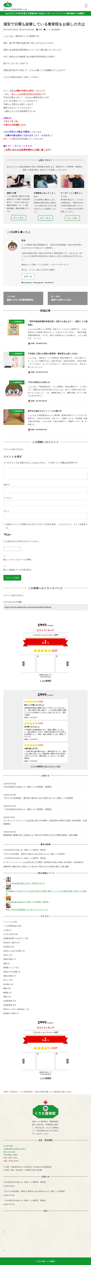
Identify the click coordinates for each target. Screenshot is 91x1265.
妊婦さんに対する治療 (12, 951)
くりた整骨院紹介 (54, 29)
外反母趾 (6, 947)
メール (7, 498)
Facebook (27, 282)
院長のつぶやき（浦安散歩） (14, 1009)
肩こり (6, 980)
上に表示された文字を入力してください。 (22, 541)
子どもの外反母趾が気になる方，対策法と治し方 (25, 883)
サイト (6, 511)
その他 (6, 930)
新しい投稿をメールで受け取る (17, 569)
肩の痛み (6, 984)
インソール (7, 922)
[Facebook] (23, 1232)
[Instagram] (23, 1251)
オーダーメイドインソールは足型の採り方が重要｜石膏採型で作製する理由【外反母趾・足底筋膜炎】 (43, 862)
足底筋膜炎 (7, 1005)
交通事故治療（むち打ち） (14, 938)
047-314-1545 (9, 1152)
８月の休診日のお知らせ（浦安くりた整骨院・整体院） (25, 850)
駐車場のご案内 (9, 1013)
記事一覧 (28, 276)
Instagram (39, 282)
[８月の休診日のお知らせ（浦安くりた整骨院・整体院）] (8, 898)
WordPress (49, 282)
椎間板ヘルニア (9, 967)
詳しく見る (19, 217)
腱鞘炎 (6, 992)
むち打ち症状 (8, 934)
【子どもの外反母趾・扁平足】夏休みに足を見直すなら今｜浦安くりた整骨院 (34, 854)
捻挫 (5, 963)
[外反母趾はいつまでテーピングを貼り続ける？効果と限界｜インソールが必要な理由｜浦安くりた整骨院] (8, 887)
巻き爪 (6, 955)
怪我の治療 (7, 959)
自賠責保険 (7, 1001)
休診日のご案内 (9, 942)
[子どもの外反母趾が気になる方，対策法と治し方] (8, 879)
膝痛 (5, 996)
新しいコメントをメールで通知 (17, 559)
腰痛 (5, 988)
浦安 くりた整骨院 (48, 1261)
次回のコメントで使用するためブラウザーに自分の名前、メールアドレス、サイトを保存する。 (47, 526)
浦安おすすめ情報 (10, 972)
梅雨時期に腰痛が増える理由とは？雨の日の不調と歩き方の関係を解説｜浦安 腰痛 (36, 866)
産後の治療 (7, 976)
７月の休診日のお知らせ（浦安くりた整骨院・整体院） (25, 858)
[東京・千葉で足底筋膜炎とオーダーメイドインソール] (8, 905)
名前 (6, 484)
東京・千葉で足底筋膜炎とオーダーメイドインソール (27, 909)
